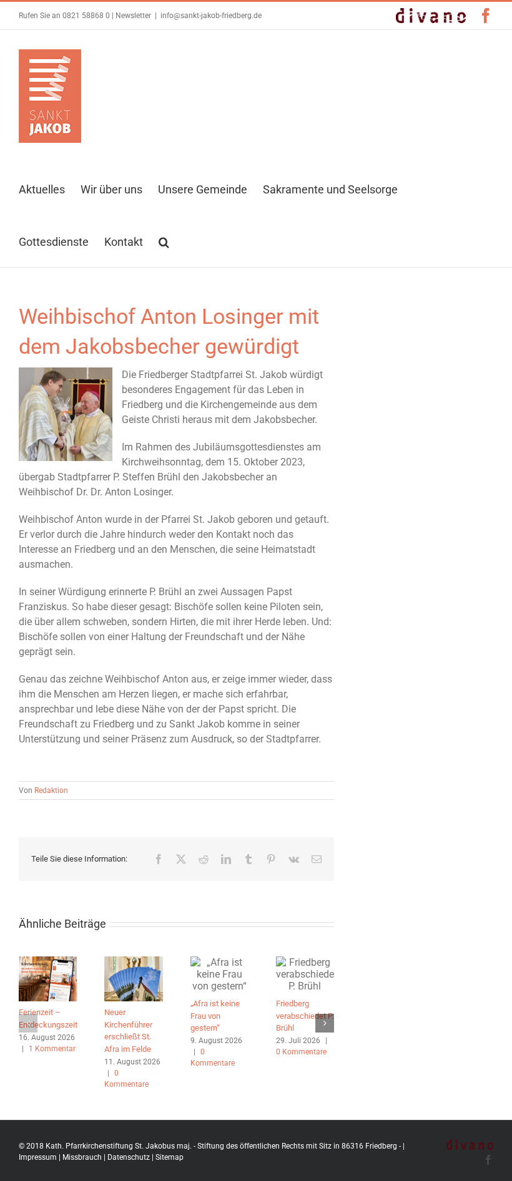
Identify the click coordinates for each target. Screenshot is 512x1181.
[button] (164, 241)
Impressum (38, 1157)
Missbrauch (82, 1157)
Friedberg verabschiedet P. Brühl (304, 1016)
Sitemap (169, 1157)
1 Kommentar (52, 1048)
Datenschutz (128, 1157)
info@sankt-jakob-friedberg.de (211, 15)
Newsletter (133, 15)
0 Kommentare (301, 1051)
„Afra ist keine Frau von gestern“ (215, 1016)
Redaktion (51, 790)
